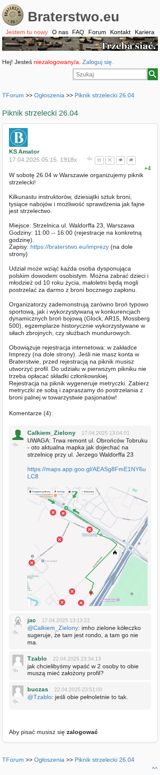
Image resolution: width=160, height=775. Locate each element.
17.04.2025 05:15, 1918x (43, 159)
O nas (60, 32)
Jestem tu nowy (27, 32)
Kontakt (120, 32)
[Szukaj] (153, 74)
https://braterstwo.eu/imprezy (69, 246)
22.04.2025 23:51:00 (78, 690)
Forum (97, 32)
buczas (37, 689)
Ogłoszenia (49, 95)
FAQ (78, 32)
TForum (13, 95)
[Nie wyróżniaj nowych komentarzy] (131, 160)
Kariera (144, 32)
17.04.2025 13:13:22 (66, 620)
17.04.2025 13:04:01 (105, 433)
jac (31, 620)
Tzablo (37, 658)
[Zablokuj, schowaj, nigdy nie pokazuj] (109, 160)
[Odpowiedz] (90, 159)
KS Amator (24, 151)
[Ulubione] (99, 160)
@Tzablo (39, 696)
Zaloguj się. (97, 61)
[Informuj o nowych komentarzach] (120, 160)
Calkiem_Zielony (51, 432)
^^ (155, 769)
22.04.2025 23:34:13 (77, 659)
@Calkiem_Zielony (52, 627)
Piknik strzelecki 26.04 (104, 95)
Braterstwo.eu (73, 16)
